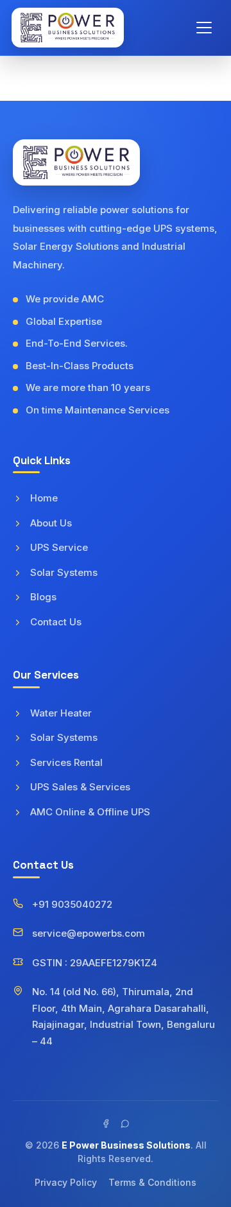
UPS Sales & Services (80, 787)
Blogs (43, 597)
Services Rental (66, 762)
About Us (51, 523)
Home (44, 498)
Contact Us (55, 622)
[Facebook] (105, 1123)
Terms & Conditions (152, 1182)
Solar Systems (64, 572)
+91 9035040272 (72, 904)
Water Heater (61, 713)
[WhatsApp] (125, 1123)
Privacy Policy (66, 1182)
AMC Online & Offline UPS (90, 812)
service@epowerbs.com (88, 933)
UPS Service (59, 547)
